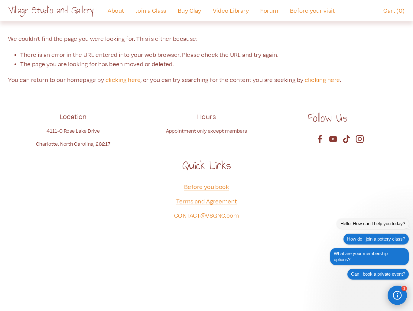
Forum (269, 10)
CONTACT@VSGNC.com (206, 215)
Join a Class (151, 10)
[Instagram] (360, 139)
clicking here (123, 79)
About (116, 10)
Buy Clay (189, 10)
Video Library (231, 10)
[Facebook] (320, 139)
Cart (394, 10)
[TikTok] (346, 139)
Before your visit (312, 10)
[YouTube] (333, 139)
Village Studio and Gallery (50, 10)
